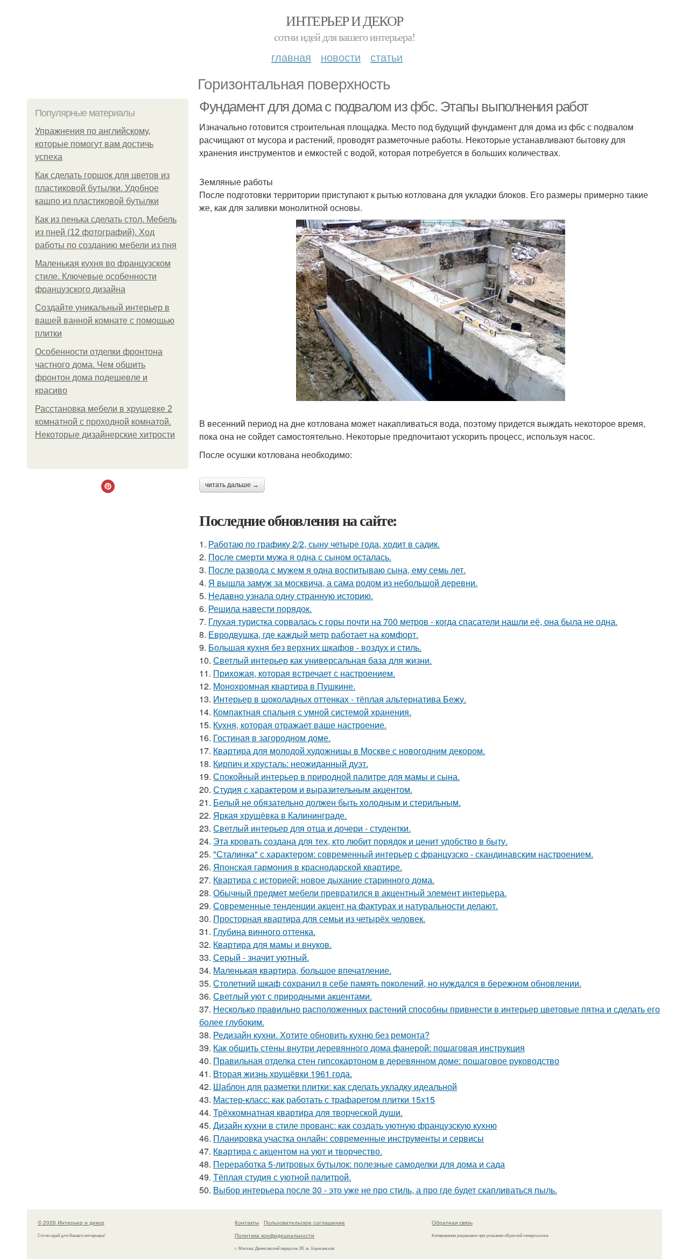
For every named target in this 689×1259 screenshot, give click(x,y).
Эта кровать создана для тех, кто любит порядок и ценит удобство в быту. (360, 841)
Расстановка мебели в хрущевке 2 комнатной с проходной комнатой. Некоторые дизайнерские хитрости (105, 421)
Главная (291, 57)
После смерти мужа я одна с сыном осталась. (299, 557)
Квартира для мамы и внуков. (272, 944)
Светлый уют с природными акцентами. (292, 996)
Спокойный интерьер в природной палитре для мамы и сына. (336, 776)
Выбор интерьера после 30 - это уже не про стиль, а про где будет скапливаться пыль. (385, 1190)
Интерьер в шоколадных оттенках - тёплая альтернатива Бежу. (339, 699)
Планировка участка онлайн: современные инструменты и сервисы (348, 1138)
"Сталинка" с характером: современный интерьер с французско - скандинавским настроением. (403, 854)
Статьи (386, 57)
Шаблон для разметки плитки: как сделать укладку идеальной (335, 1086)
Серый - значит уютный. (261, 957)
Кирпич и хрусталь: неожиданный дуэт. (290, 763)
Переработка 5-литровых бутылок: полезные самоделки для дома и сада (359, 1164)
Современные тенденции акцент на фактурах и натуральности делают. (355, 905)
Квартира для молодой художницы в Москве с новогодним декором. (349, 750)
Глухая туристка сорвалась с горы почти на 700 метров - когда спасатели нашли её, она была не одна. (412, 621)
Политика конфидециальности (274, 1235)
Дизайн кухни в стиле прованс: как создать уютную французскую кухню (355, 1125)
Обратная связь (452, 1222)
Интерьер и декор (344, 20)
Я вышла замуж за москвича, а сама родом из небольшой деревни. (342, 582)
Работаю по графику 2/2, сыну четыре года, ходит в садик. (324, 544)
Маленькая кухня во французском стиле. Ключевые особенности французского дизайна (103, 276)
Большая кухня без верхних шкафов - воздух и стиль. (314, 647)
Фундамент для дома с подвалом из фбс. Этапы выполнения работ (393, 107)
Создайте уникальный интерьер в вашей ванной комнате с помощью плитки (104, 320)
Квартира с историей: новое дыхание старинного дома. (323, 880)
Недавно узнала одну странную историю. (290, 595)
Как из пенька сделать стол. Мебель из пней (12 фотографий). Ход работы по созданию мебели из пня (106, 232)
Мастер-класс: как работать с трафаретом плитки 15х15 (324, 1099)
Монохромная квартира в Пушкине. (284, 686)
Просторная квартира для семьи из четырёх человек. (319, 918)
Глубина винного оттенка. (264, 931)
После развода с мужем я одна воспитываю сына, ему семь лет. (337, 570)
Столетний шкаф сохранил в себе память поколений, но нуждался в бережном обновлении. (397, 983)
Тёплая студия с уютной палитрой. (282, 1177)
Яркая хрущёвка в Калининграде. (280, 815)
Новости (341, 57)
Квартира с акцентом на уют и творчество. (297, 1151)
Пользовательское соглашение (304, 1222)
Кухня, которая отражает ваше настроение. (299, 725)
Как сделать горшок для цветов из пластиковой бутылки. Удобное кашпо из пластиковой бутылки (102, 188)
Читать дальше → (232, 485)
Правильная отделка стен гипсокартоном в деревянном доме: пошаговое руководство (386, 1060)
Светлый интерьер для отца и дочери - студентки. (312, 828)
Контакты (247, 1222)
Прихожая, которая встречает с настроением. (304, 673)
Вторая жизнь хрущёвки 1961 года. (282, 1073)
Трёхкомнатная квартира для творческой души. (308, 1112)
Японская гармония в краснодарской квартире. (307, 867)
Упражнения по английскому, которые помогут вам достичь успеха (94, 143)
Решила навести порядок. (260, 608)
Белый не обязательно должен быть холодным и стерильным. (337, 802)
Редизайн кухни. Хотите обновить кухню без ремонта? (321, 1035)
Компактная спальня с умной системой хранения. (312, 712)
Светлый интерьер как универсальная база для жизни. (322, 660)
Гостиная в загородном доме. (272, 738)
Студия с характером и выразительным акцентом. (312, 789)
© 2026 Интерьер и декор (71, 1222)
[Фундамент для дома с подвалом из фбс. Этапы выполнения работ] (430, 310)
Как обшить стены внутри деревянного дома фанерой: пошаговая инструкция (369, 1048)
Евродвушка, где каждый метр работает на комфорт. (313, 634)
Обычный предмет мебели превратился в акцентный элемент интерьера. (360, 893)
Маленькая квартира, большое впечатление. (302, 970)
